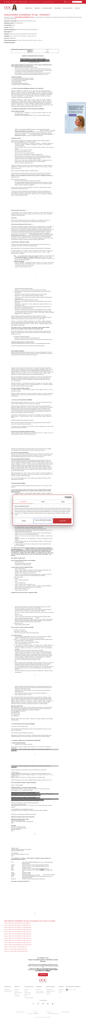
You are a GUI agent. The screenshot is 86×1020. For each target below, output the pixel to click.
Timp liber (60, 991)
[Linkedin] (47, 1003)
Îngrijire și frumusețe (40, 992)
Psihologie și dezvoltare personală (50, 992)
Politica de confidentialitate (33, 1013)
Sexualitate (48, 993)
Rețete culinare (27, 994)
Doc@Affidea (6, 989)
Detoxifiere (26, 989)
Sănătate (37, 8)
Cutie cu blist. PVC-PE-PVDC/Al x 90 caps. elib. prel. (17, 940)
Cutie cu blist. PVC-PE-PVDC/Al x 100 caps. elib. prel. (18, 944)
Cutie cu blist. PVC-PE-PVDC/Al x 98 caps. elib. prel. (17, 942)
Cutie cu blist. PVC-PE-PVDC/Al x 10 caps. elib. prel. (17, 925)
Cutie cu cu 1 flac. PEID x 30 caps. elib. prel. (15, 947)
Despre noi (49, 1011)
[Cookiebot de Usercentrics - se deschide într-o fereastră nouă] (66, 497)
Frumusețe (58, 8)
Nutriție (25, 991)
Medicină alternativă (18, 992)
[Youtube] (52, 1003)
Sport (25, 995)
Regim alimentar (27, 992)
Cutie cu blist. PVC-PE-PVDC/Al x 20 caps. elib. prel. (17, 927)
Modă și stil (38, 989)
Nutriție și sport (47, 8)
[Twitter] (43, 1003)
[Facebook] (33, 1003)
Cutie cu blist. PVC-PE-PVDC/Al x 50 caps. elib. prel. (17, 934)
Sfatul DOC (16, 994)
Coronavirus (16, 989)
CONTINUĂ (43, 974)
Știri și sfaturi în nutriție (28, 997)
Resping (24, 520)
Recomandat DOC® (65, 1011)
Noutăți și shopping (39, 991)
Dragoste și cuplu (49, 989)
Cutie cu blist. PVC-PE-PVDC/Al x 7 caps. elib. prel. (17, 923)
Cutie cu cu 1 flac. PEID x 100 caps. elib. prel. (15, 949)
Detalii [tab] (43, 501)
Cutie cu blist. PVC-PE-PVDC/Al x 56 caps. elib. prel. (17, 936)
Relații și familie (68, 8)
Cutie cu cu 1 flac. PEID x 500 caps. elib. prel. (16, 951)
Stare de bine (61, 989)
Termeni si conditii (20, 1011)
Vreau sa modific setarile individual (43, 520)
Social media (43, 1000)
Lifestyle (77, 8)
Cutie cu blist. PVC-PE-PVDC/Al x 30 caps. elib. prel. (17, 931)
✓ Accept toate (62, 520)
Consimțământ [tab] (22, 501)
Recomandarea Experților (73, 986)
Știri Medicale (17, 995)
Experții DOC (28, 8)
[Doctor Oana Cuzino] (11, 8)
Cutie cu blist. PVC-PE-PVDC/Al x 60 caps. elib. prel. (17, 938)
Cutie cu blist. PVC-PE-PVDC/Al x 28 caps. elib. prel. (17, 929)
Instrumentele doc (48, 1)
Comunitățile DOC (34, 1)
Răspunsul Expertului (8, 991)
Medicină (16, 991)
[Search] (81, 2)
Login (68, 1)
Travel (60, 992)
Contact (35, 1011)
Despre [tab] (63, 501)
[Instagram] (38, 1003)
